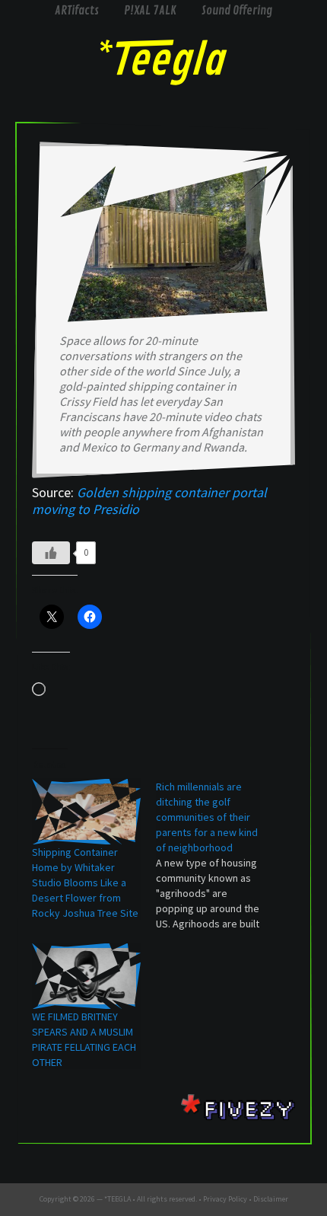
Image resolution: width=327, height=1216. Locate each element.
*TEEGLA (117, 1199)
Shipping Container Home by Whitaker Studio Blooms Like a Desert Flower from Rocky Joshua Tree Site (85, 882)
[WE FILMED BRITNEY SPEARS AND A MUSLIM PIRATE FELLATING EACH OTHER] (86, 976)
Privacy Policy (225, 1199)
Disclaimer (270, 1199)
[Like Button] (51, 552)
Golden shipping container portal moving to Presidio (149, 501)
